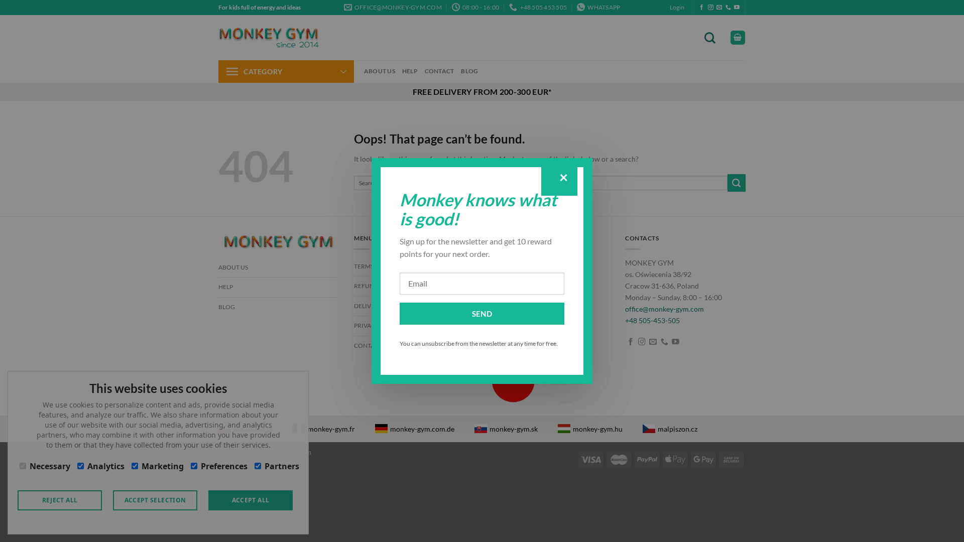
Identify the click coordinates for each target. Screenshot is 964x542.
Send (482, 313)
